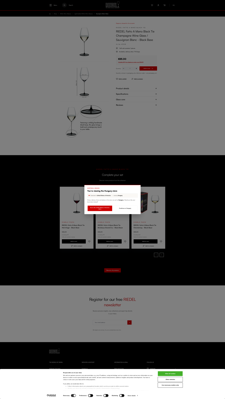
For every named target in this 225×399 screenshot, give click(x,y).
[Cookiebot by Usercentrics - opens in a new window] (51, 395)
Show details (132, 395)
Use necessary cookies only (170, 385)
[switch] (90, 395)
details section (123, 390)
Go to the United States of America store (99, 208)
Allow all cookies (170, 373)
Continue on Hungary (125, 208)
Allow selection (170, 379)
